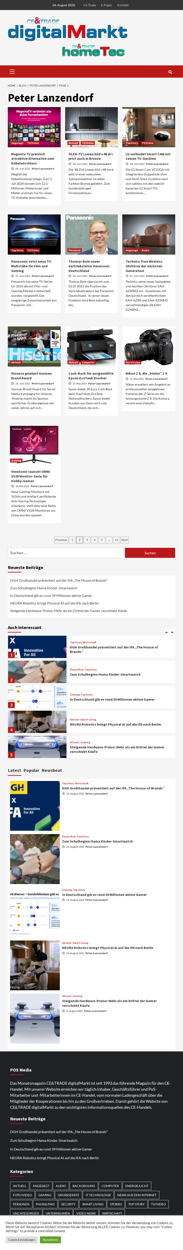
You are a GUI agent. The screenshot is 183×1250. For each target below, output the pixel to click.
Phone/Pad (76, 669)
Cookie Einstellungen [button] (21, 1240)
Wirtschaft (89, 642)
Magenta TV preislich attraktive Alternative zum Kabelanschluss (32, 159)
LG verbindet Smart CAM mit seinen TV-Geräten (148, 156)
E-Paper (106, 5)
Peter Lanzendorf (43, 168)
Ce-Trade (89, 5)
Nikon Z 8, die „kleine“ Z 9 (146, 373)
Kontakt (123, 5)
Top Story (132, 143)
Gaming (16, 460)
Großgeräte (68, 1195)
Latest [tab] (14, 770)
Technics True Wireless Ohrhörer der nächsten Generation (144, 266)
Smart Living (88, 719)
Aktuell (73, 143)
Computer (88, 362)
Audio (145, 250)
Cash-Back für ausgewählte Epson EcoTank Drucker (91, 375)
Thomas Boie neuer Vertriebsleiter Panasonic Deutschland (89, 266)
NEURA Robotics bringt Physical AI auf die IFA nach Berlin (54, 603)
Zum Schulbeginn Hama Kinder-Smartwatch (43, 588)
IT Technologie (98, 1195)
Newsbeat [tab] (52, 770)
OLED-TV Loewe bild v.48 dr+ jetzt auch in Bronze (91, 156)
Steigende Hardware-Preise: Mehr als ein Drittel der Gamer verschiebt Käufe (68, 610)
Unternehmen (58, 1213)
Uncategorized (26, 1213)
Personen (75, 250)
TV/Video (33, 143)
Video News (86, 1213)
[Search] (170, 72)
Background (84, 1186)
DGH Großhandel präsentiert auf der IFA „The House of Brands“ (59, 580)
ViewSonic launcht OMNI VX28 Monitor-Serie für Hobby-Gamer (30, 476)
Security (68, 1204)
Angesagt (17, 143)
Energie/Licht (136, 1186)
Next (125, 540)
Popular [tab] (31, 770)
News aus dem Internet (136, 1195)
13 (116, 540)
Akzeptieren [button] (50, 1240)
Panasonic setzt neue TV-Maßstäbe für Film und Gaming (31, 266)
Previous (61, 540)
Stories (116, 1204)
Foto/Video (133, 362)
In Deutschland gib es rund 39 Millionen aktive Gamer (51, 595)
